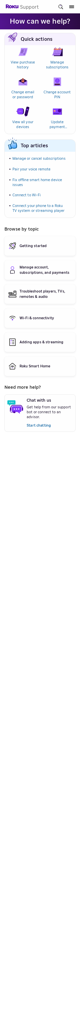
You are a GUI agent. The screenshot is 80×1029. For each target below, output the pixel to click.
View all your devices (22, 124)
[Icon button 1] (60, 6)
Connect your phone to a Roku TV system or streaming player (38, 208)
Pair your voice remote (31, 169)
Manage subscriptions (57, 65)
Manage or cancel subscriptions (39, 158)
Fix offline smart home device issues (37, 182)
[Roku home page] (12, 7)
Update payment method (57, 124)
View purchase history (23, 65)
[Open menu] (72, 7)
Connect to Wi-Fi (26, 195)
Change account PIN (57, 94)
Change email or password (22, 94)
